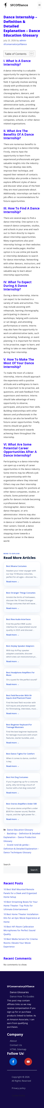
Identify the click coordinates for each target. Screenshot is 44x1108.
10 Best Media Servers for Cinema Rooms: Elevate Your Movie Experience (21, 943)
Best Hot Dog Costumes (17, 777)
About (13, 1040)
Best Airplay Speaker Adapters (20, 646)
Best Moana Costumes (16, 566)
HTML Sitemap (18, 1049)
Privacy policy (18, 1088)
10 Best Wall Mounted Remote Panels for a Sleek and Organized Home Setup (20, 893)
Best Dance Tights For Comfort (20, 753)
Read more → (12, 581)
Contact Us (16, 1045)
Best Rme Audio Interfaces (18, 619)
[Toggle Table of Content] (30, 54)
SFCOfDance (19, 5)
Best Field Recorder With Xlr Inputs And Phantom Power (19, 696)
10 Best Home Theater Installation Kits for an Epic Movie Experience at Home (22, 918)
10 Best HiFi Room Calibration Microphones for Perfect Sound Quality (19, 930)
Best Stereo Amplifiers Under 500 (21, 803)
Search (7, 864)
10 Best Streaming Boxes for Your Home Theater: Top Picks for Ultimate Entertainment (21, 905)
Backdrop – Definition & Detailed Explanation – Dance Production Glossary (22, 837)
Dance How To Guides (22, 996)
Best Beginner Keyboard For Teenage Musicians (19, 725)
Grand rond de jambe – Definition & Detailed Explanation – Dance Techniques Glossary (21, 848)
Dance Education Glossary (20, 829)
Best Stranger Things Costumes (20, 593)
